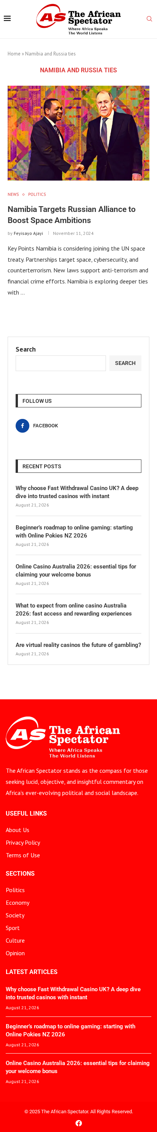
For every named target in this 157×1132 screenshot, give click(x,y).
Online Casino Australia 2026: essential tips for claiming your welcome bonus (76, 570)
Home (14, 53)
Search (26, 349)
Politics (15, 890)
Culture (15, 940)
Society (15, 915)
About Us (17, 830)
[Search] (149, 19)
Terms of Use (23, 855)
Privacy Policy (23, 842)
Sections (20, 874)
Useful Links (26, 814)
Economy (17, 902)
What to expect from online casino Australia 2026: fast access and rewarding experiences (74, 609)
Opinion (15, 953)
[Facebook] (78, 1123)
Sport (13, 928)
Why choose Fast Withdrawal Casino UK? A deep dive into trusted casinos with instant (77, 492)
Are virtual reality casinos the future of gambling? (78, 645)
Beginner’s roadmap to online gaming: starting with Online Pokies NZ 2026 (74, 531)
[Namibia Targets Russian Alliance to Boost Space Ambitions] (78, 133)
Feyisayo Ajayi (28, 233)
